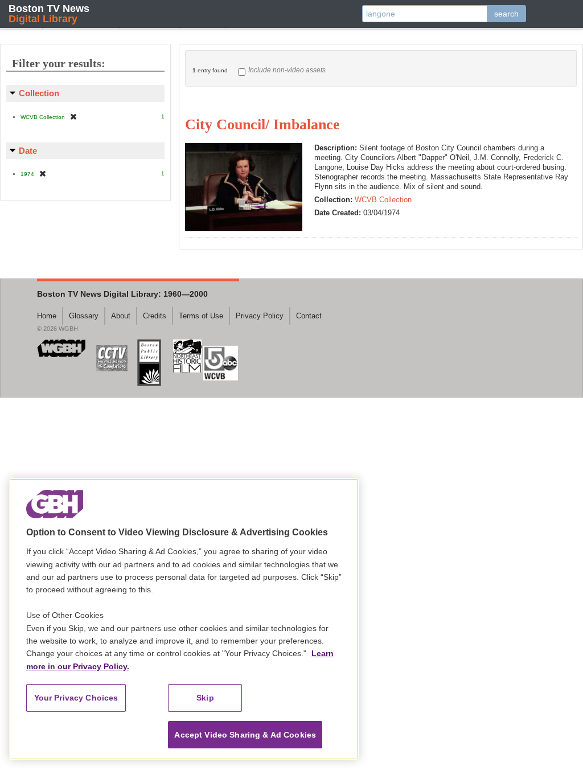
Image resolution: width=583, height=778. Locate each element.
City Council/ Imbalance (262, 124)
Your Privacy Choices (76, 697)
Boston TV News (49, 13)
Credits (154, 316)
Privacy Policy (260, 316)
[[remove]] (73, 116)
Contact (309, 316)
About (120, 316)
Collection (39, 93)
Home (46, 316)
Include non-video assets (287, 70)
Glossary (83, 316)
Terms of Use (201, 316)
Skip (205, 697)
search (506, 13)
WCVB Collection (383, 199)
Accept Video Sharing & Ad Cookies (245, 734)
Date (28, 150)
